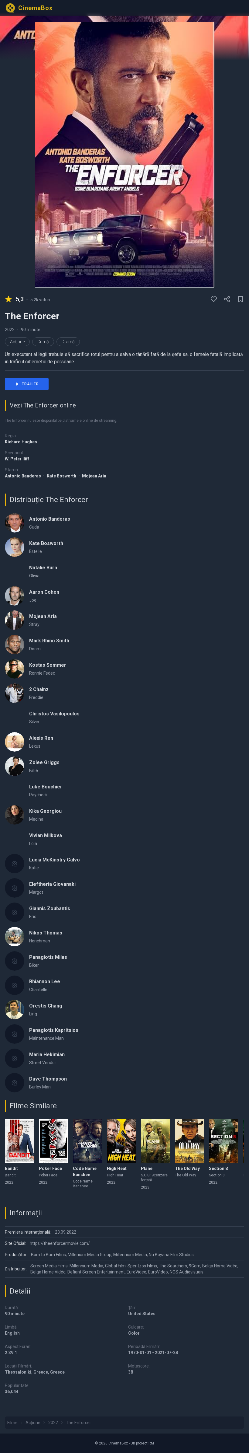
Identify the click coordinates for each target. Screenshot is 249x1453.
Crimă (43, 341)
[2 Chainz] (14, 693)
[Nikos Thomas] (14, 936)
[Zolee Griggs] (14, 766)
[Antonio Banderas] (14, 523)
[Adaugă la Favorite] (213, 299)
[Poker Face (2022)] (53, 1141)
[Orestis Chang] (14, 1009)
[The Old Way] (189, 1141)
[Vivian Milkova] (14, 839)
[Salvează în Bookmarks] (240, 299)
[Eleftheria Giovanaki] (14, 888)
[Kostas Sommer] (14, 669)
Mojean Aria (94, 475)
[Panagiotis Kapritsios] (14, 1034)
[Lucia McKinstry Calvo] (14, 863)
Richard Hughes (21, 441)
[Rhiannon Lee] (14, 985)
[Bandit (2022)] (19, 1141)
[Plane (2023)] (155, 1141)
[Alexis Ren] (14, 742)
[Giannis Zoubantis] (14, 912)
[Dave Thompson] (14, 1082)
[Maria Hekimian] (14, 1058)
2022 (10, 329)
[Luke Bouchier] (14, 790)
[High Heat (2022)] (121, 1141)
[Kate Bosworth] (14, 547)
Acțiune (17, 341)
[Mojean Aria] (14, 620)
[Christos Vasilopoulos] (14, 717)
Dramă (68, 341)
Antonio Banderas (23, 475)
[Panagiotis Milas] (14, 961)
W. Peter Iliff (17, 458)
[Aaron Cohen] (14, 596)
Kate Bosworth (62, 475)
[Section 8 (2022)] (223, 1141)
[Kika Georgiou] (14, 815)
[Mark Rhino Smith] (14, 644)
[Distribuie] (227, 299)
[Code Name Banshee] (87, 1141)
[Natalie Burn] (14, 571)
